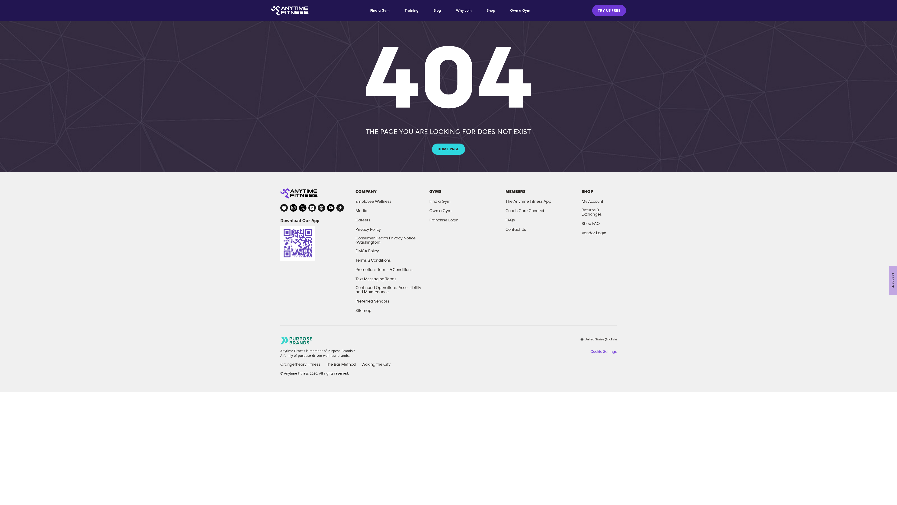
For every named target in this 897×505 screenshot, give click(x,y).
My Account (592, 201)
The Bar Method (341, 364)
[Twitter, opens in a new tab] (302, 208)
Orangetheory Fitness (300, 364)
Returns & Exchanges (592, 212)
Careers (363, 220)
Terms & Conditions (373, 260)
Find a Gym (380, 10)
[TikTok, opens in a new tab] (340, 208)
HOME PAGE (448, 149)
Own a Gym (520, 10)
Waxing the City (376, 364)
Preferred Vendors (372, 301)
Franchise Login (444, 220)
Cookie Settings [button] (604, 352)
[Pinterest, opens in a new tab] (321, 208)
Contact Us (515, 229)
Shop (491, 10)
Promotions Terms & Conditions (384, 270)
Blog (437, 10)
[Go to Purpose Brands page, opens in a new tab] (296, 341)
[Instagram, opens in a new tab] (293, 208)
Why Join (464, 10)
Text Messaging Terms (376, 279)
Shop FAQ (591, 224)
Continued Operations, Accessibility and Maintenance (388, 290)
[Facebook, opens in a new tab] (284, 208)
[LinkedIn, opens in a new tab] (312, 208)
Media (361, 211)
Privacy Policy (368, 229)
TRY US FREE (609, 10)
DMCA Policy (367, 251)
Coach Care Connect (524, 211)
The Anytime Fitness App (528, 201)
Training (412, 10)
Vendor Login (594, 233)
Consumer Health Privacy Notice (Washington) (386, 240)
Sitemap (363, 311)
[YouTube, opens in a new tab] (331, 208)
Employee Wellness (373, 201)
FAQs (510, 220)
